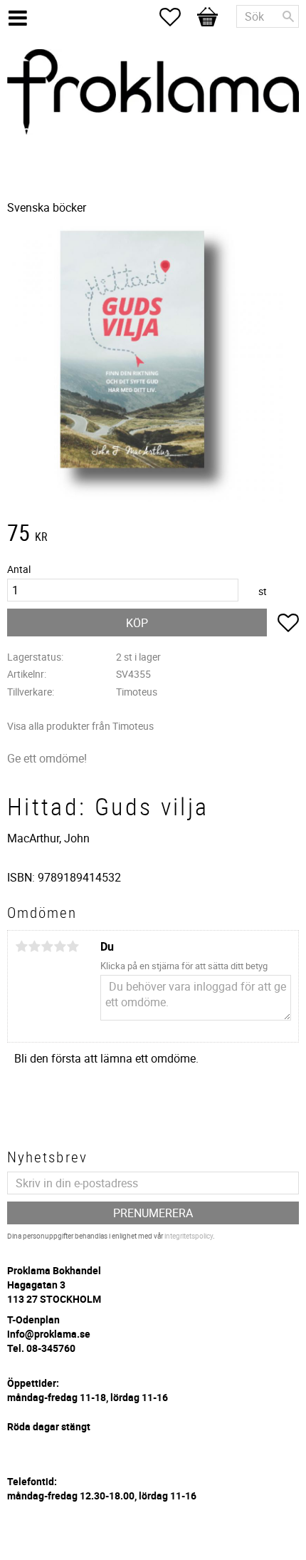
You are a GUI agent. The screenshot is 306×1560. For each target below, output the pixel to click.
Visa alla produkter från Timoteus (80, 726)
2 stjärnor (34, 946)
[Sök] (288, 16)
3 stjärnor (47, 946)
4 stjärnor (59, 946)
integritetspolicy (188, 1236)
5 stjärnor (72, 946)
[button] (177, 17)
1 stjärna (21, 946)
